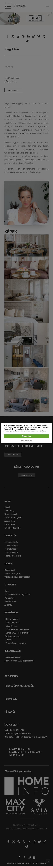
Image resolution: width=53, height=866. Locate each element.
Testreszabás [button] (26, 440)
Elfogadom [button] (26, 436)
